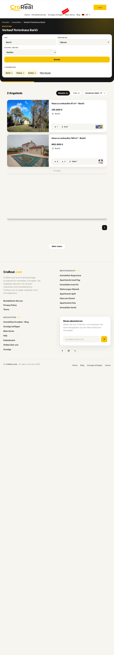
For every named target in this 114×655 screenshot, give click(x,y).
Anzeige (7, 349)
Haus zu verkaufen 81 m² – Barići (68, 103)
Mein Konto (70, 15)
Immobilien (16, 22)
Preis (75, 93)
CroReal (12, 272)
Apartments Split (68, 294)
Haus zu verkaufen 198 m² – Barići (69, 138)
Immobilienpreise (39, 15)
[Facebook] (62, 350)
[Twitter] (75, 350)
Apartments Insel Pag (70, 280)
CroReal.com (11, 364)
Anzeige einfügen (56, 13)
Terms (6, 309)
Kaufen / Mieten (11, 48)
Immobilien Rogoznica (70, 275)
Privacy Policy (10, 305)
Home (75, 365)
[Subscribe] (104, 339)
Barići (9, 73)
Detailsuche (11, 67)
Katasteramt (9, 340)
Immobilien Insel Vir (69, 284)
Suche (27, 15)
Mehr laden (57, 246)
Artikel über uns (10, 345)
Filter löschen (45, 73)
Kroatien (5, 22)
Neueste (61, 93)
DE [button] (87, 15)
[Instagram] (68, 350)
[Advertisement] (57, 196)
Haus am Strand (67, 298)
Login (100, 7)
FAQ (5, 335)
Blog (78, 15)
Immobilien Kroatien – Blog (16, 322)
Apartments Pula (68, 303)
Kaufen (32, 73)
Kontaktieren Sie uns (13, 301)
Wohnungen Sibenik (69, 289)
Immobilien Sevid (68, 307)
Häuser (20, 73)
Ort (6, 38)
